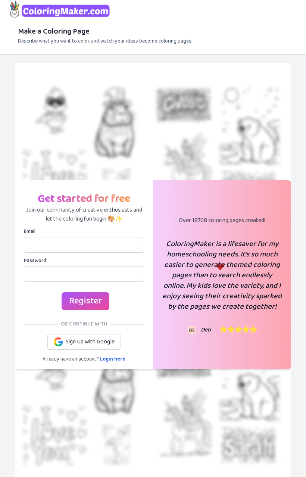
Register (85, 301)
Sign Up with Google (90, 341)
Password (35, 261)
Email (29, 232)
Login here (112, 359)
